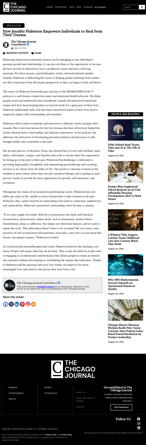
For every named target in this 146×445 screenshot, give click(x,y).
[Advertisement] (125, 66)
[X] (11, 304)
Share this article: (13, 297)
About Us (80, 392)
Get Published (100, 7)
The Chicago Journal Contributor (37, 283)
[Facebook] (5, 304)
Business (49, 7)
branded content (45, 287)
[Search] (142, 7)
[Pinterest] (22, 304)
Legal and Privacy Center (85, 399)
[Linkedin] (16, 304)
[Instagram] (27, 304)
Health (72, 7)
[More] (33, 304)
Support (80, 407)
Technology (88, 7)
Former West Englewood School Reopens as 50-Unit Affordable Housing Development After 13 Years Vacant (124, 192)
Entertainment (61, 7)
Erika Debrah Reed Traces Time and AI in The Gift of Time (124, 148)
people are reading (125, 114)
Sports (79, 7)
